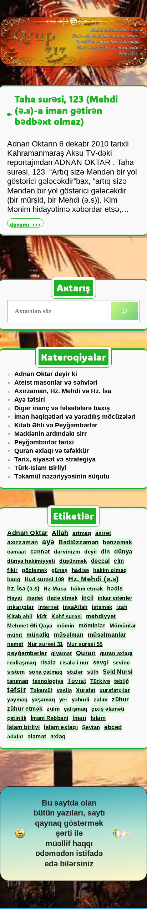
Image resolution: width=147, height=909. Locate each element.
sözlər (75, 672)
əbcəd (113, 727)
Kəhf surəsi (66, 616)
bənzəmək (117, 542)
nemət (15, 644)
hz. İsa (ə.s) (23, 588)
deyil (90, 552)
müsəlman (68, 634)
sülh (92, 672)
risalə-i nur (74, 662)
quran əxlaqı (116, 653)
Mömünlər (123, 625)
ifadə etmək (62, 598)
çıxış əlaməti (108, 709)
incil (88, 598)
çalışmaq (75, 709)
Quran (86, 653)
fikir (12, 570)
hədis (115, 588)
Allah (60, 532)
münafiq (38, 634)
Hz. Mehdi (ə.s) (93, 579)
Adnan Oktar (27, 532)
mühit (14, 635)
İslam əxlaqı (61, 727)
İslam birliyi (23, 727)
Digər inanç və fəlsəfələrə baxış (62, 408)
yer (63, 699)
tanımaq (18, 681)
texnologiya (48, 681)
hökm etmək (87, 588)
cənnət (40, 552)
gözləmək (34, 570)
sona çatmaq (46, 672)
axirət (103, 533)
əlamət (36, 736)
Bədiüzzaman (79, 542)
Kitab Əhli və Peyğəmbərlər (55, 425)
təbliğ (121, 681)
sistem (16, 672)
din (105, 552)
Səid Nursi (118, 672)
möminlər (91, 625)
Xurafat (86, 690)
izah (121, 607)
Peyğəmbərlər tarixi (44, 442)
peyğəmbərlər (27, 653)
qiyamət (61, 653)
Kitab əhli (19, 616)
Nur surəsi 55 (85, 644)
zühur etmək (25, 709)
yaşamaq (43, 699)
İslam (98, 718)
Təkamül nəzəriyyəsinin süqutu (62, 476)
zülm (53, 709)
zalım (100, 699)
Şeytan (91, 727)
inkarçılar (20, 607)
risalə (48, 662)
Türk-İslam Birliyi (40, 467)
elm (119, 561)
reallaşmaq (21, 662)
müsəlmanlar (107, 634)
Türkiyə (100, 681)
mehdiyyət (101, 616)
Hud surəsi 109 (44, 579)
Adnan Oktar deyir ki (45, 374)
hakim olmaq (110, 570)
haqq (13, 579)
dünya (123, 551)
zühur (120, 699)
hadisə (80, 570)
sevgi (101, 662)
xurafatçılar (115, 690)
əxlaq (58, 736)
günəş (59, 570)
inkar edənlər (115, 598)
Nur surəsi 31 (45, 644)
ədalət (15, 736)
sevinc (121, 662)
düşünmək (73, 561)
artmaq (81, 533)
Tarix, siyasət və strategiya (55, 459)
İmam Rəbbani (50, 718)
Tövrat (76, 681)
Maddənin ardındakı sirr (50, 433)
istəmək (102, 607)
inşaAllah (75, 607)
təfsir (16, 690)
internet (48, 607)
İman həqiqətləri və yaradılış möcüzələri (75, 416)
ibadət (34, 598)
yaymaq (17, 699)
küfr (42, 616)
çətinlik (16, 718)
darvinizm (67, 552)
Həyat (14, 598)
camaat (16, 552)
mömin (65, 625)
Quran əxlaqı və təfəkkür (51, 450)
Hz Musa (55, 588)
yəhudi (81, 699)
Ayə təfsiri (29, 399)
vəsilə (64, 690)
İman (79, 718)
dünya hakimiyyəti (31, 561)
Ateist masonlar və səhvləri (55, 382)
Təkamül (41, 690)
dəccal (100, 560)
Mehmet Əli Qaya (29, 625)
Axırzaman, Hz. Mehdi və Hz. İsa (62, 391)
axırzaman (22, 542)
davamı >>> (27, 224)
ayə (48, 542)
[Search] (124, 311)
